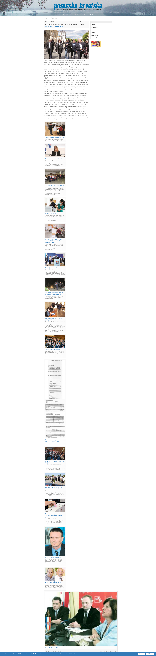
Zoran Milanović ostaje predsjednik (55, 137)
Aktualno (66, 14)
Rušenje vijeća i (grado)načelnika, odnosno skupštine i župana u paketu (54, 515)
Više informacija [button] (71, 653)
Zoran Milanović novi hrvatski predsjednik (53, 319)
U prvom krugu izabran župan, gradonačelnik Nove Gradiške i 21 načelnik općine (54, 241)
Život (71, 14)
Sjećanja (83, 14)
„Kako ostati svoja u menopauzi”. (54, 185)
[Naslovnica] (78, 6)
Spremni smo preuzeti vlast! (53, 349)
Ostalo (77, 14)
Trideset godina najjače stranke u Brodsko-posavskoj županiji (54, 293)
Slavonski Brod (94, 27)
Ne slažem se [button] (141, 653)
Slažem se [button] (150, 653)
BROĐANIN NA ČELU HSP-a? (53, 582)
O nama (90, 14)
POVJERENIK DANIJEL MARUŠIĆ (54, 557)
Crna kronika (94, 38)
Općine (93, 32)
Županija (93, 24)
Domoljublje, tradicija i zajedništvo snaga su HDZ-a (55, 462)
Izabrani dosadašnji (50, 213)
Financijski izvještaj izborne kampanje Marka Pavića (52, 440)
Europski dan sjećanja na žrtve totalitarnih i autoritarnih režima (54, 488)
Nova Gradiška (94, 30)
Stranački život (94, 35)
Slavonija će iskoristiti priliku (53, 268)
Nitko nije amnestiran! (51, 647)
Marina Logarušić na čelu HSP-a (54, 159)
